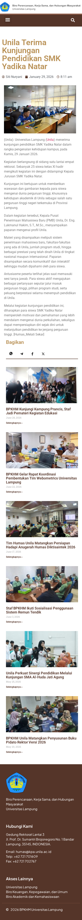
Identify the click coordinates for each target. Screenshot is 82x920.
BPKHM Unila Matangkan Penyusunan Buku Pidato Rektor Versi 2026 (41, 740)
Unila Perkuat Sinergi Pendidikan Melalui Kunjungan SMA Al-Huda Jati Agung (39, 675)
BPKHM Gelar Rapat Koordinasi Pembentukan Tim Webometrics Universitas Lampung (41, 478)
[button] (8, 19)
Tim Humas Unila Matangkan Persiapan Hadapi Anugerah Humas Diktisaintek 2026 (40, 545)
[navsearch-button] (60, 21)
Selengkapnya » (14, 423)
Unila (50, 140)
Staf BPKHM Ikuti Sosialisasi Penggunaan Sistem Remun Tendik (39, 610)
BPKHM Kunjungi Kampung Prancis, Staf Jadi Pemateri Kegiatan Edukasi (38, 411)
